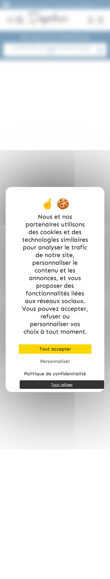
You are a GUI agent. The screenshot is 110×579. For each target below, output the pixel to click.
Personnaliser (55, 361)
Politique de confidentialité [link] (55, 373)
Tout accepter (55, 349)
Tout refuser (62, 384)
